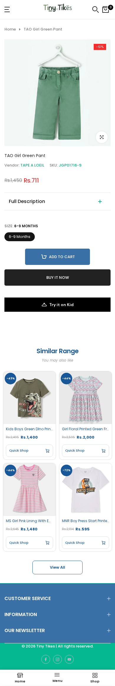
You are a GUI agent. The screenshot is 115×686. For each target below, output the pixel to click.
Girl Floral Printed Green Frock (85, 429)
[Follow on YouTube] (69, 659)
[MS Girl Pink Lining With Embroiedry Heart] (29, 489)
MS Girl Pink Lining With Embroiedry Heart (29, 521)
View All (57, 567)
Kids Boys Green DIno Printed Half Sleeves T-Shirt (29, 429)
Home (10, 29)
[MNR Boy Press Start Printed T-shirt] (85, 489)
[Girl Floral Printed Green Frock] (85, 397)
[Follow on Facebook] (45, 659)
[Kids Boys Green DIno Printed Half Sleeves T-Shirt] (29, 397)
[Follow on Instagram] (57, 659)
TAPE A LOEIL (32, 165)
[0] (105, 9)
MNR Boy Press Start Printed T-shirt (85, 521)
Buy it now (57, 277)
